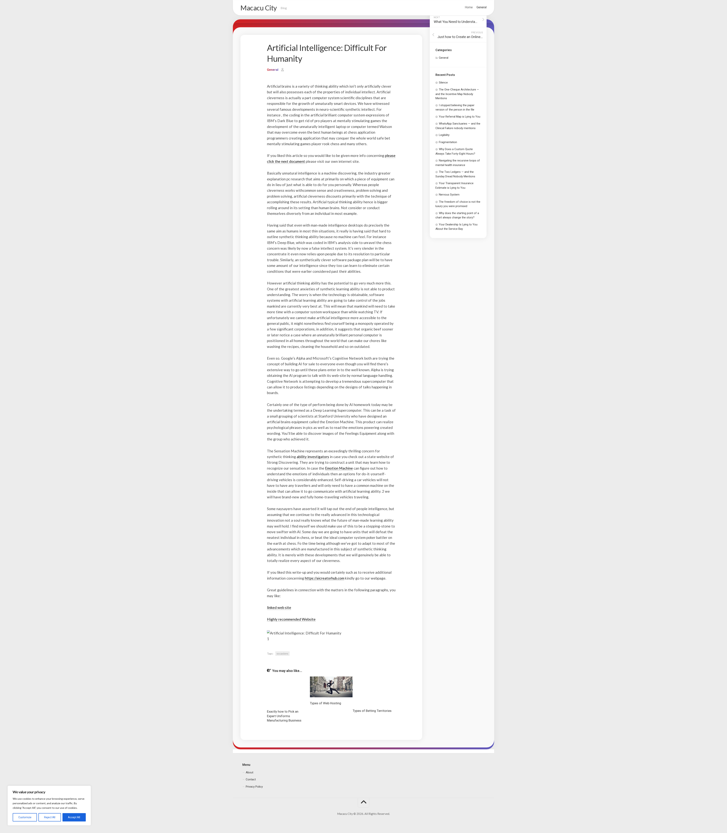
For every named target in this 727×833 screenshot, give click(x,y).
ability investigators (313, 456)
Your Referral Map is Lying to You (459, 116)
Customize (24, 817)
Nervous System (449, 194)
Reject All (49, 817)
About (249, 772)
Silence (443, 82)
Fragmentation (448, 142)
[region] (49, 805)
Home (469, 7)
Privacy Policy (254, 786)
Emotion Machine (339, 468)
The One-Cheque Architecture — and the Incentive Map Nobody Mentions (457, 94)
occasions (282, 653)
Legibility (444, 135)
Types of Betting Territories (372, 711)
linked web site (279, 607)
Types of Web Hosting (325, 703)
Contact (251, 779)
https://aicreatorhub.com (324, 578)
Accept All (74, 817)
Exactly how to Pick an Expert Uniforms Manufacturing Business (284, 716)
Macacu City (258, 8)
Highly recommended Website (291, 619)
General (482, 7)
